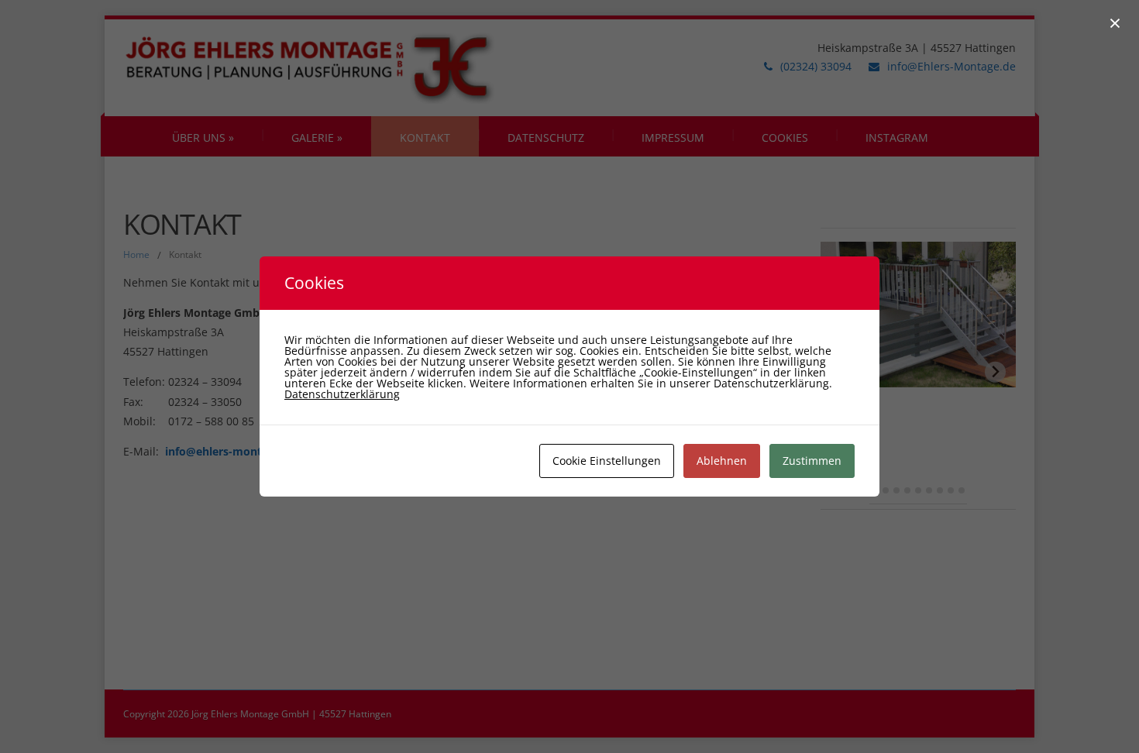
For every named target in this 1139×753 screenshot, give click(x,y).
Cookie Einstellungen (606, 460)
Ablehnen (722, 460)
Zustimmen (812, 460)
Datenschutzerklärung (342, 394)
